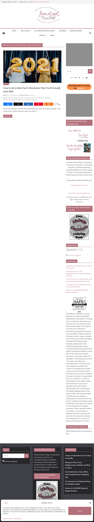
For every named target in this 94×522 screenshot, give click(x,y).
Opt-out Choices (7, 518)
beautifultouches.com (79, 304)
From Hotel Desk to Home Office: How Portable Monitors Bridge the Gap (77, 474)
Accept (80, 511)
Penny (16, 95)
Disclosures (25, 31)
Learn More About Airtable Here (79, 193)
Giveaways (62, 31)
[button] (90, 503)
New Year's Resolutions (9, 99)
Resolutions (19, 99)
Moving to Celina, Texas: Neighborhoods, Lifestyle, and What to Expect (78, 273)
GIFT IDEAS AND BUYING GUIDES (44, 31)
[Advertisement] (79, 54)
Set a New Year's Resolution (30, 99)
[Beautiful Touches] (3, 33)
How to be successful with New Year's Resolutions (18, 98)
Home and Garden (75, 31)
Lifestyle (42, 35)
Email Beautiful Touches (79, 185)
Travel (52, 35)
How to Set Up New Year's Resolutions (41, 98)
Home (14, 31)
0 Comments (31, 95)
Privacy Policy (17, 518)
